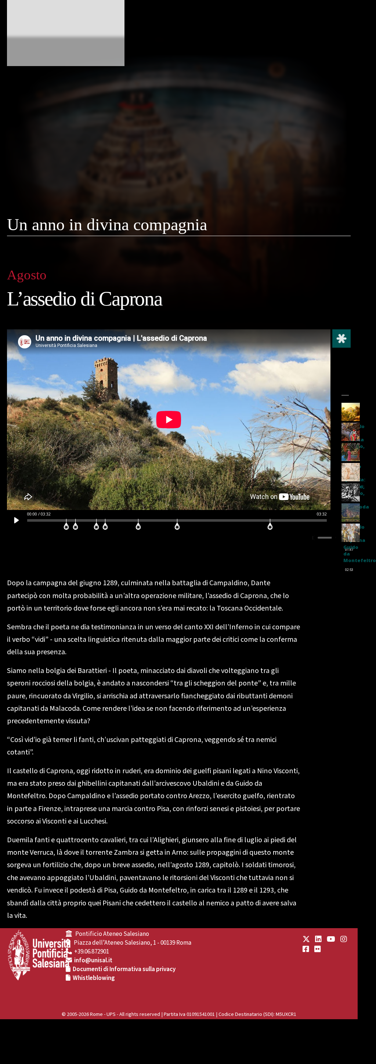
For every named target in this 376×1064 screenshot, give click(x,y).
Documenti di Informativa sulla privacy (124, 969)
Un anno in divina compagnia (107, 224)
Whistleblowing (94, 978)
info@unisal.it (93, 960)
